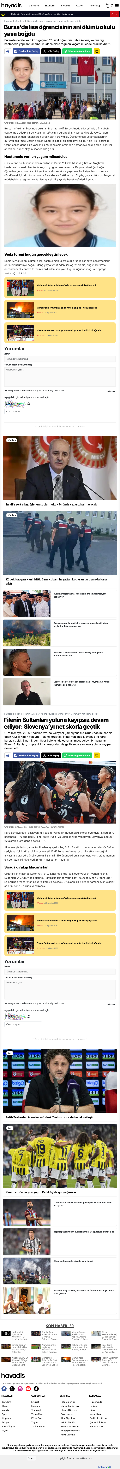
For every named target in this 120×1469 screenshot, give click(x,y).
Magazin (6, 1418)
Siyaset (35, 1401)
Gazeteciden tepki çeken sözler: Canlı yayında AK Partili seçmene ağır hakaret (81, 683)
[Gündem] (60, 467)
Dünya (5, 1422)
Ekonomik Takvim (70, 1426)
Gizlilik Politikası (98, 1418)
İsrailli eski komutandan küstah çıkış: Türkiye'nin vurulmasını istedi (78, 654)
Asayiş (5, 1410)
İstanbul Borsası (69, 1410)
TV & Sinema (37, 1426)
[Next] (116, 14)
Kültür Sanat (37, 1418)
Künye (93, 1410)
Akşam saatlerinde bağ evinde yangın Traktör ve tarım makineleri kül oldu (79, 14)
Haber (5, 1405)
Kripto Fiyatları (69, 1422)
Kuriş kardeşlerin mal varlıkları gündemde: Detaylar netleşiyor (80, 595)
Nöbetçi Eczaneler (70, 1430)
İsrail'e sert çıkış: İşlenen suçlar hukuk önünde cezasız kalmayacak (51, 504)
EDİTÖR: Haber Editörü (41, 123)
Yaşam (34, 1422)
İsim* (7, 353)
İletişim (93, 1405)
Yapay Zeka (37, 1414)
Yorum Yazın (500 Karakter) (18, 364)
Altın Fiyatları (68, 1418)
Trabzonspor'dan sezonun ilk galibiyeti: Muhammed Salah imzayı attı (83, 1204)
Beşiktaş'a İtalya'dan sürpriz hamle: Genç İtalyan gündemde (84, 1231)
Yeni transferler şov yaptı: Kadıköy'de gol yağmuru (41, 1192)
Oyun (5, 1430)
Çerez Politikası (98, 1422)
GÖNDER (111, 391)
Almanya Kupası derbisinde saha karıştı (73, 1261)
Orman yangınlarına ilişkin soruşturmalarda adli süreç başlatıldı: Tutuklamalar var (81, 624)
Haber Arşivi (96, 1426)
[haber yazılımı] (104, 1466)
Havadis (8, 21)
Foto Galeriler (68, 1401)
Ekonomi (35, 1405)
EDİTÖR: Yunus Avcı (41, 827)
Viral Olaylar (8, 1426)
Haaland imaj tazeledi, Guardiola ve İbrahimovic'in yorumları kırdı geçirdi (84, 1292)
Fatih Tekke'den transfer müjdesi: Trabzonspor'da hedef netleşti (49, 1117)
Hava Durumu (68, 1434)
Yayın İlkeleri (96, 1414)
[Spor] (60, 1080)
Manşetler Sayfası (70, 1405)
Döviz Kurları (67, 1414)
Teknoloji (36, 1410)
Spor (17, 713)
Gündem (19, 21)
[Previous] (112, 14)
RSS (32, 1458)
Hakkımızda (96, 1401)
